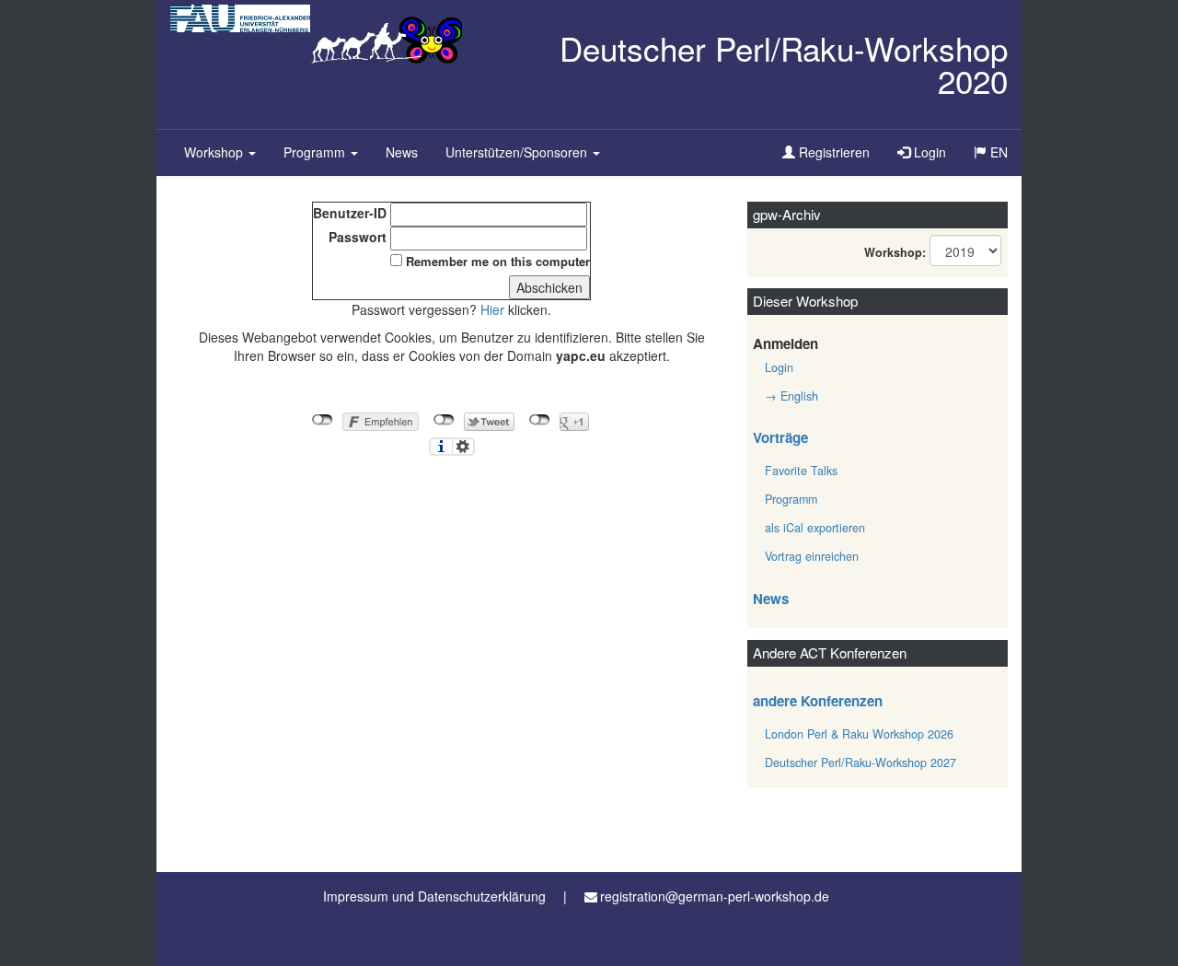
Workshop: (895, 252)
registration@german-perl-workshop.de (714, 896)
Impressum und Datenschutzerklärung (434, 896)
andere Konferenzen (818, 701)
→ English (791, 396)
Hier (492, 309)
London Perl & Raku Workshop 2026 (859, 734)
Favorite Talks (801, 470)
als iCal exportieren (815, 527)
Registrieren (832, 152)
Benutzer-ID (350, 213)
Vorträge (780, 437)
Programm (316, 152)
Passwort (358, 236)
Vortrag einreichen (812, 556)
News (402, 152)
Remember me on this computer (498, 261)
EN (1004, 158)
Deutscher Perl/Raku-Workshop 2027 (860, 762)
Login (928, 152)
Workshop (215, 152)
